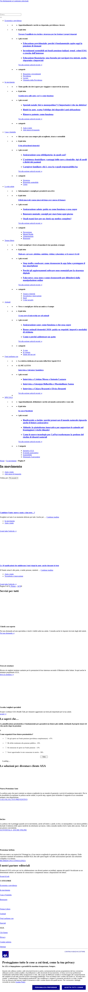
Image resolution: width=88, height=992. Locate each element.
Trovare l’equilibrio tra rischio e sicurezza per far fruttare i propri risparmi (47, 34)
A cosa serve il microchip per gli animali (33, 316)
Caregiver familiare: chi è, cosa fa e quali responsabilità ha (50, 167)
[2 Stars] (5, 528)
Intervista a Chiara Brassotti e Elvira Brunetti (44, 388)
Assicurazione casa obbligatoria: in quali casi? (44, 155)
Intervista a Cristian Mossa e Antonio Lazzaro (44, 379)
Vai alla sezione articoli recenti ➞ (30, 65)
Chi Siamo (4, 933)
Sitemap (3, 947)
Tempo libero (9, 240)
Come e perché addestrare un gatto (39, 337)
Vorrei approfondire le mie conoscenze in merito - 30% (25, 752)
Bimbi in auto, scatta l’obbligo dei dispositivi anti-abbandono (51, 109)
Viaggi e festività (29, 294)
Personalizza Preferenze (46, 987)
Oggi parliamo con (11, 356)
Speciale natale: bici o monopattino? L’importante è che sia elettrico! (55, 105)
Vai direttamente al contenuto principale (14, 1)
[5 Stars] (16, 528)
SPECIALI (9, 397)
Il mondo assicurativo (30, 453)
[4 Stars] (13, 528)
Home (2, 461)
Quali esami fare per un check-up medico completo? (47, 218)
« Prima (12, 586)
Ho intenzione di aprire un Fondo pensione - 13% (23, 748)
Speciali (3, 923)
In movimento (10, 82)
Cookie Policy (20, 982)
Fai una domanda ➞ (7, 633)
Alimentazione (28, 236)
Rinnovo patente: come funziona (38, 114)
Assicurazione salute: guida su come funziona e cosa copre (50, 209)
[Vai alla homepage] (3, 8)
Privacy (3, 937)
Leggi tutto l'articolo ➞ (8, 531)
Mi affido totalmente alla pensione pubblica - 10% (23, 743)
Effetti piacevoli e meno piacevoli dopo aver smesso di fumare (42, 200)
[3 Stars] (9, 528)
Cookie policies (5, 942)
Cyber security (28, 300)
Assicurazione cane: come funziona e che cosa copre (47, 325)
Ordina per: (4, 478)
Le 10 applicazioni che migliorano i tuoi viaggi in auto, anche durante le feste (29, 566)
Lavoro (25, 78)
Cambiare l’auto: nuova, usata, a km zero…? (17, 513)
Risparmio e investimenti (32, 74)
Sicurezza (26, 180)
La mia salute (9, 186)
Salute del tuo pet (29, 354)
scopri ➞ (3, 714)
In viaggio (26, 352)
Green (25, 184)
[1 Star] (2, 528)
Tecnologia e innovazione (32, 296)
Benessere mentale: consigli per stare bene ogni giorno (48, 214)
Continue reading (53, 517)
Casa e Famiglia (6, 895)
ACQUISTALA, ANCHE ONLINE (13, 830)
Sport (25, 298)
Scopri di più (4, 876)
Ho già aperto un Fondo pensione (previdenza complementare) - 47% (29, 738)
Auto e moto (27, 128)
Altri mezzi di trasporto (31, 130)
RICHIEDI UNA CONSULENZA (13, 861)
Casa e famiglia (10, 132)
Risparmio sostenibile (30, 182)
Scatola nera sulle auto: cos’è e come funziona (36, 96)
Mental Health (28, 234)
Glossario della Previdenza (32, 80)
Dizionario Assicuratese (31, 457)
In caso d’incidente (25, 411)
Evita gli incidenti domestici (29, 146)
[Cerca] (1, 17)
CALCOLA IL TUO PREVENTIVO (14, 799)
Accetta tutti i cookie (73, 987)
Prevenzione (27, 232)
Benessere (26, 238)
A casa (25, 350)
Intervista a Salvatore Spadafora (31, 370)
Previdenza (27, 76)
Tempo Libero (5, 909)
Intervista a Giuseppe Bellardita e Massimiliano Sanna (48, 384)
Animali (7, 302)
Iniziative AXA (28, 451)
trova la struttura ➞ (7, 675)
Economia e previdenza (13, 21)
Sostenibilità (27, 455)
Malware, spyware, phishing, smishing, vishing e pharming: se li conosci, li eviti (48, 254)
